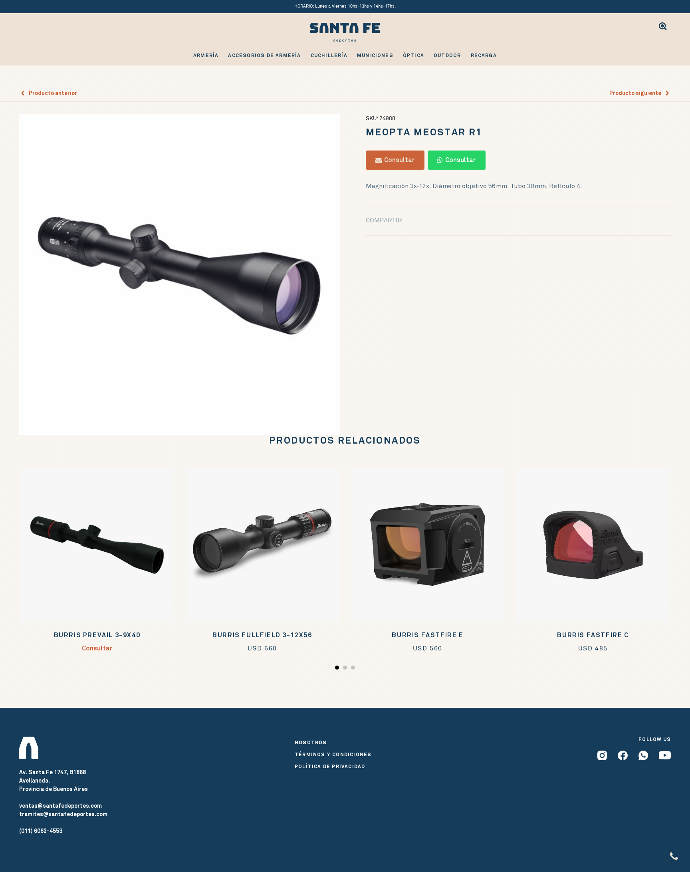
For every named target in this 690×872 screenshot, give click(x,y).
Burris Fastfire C (593, 635)
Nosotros (311, 742)
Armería (205, 55)
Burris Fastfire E (427, 635)
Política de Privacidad (330, 766)
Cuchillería (329, 55)
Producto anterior (51, 93)
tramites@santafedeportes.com (63, 814)
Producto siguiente (637, 93)
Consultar (398, 160)
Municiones (375, 55)
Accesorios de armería (264, 55)
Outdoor (447, 55)
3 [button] (354, 669)
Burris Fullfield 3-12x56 (262, 635)
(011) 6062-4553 (40, 830)
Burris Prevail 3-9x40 (97, 635)
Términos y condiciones (333, 754)
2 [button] (346, 669)
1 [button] (338, 669)
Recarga (484, 55)
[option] (179, 274)
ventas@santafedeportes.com (60, 805)
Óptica (413, 55)
